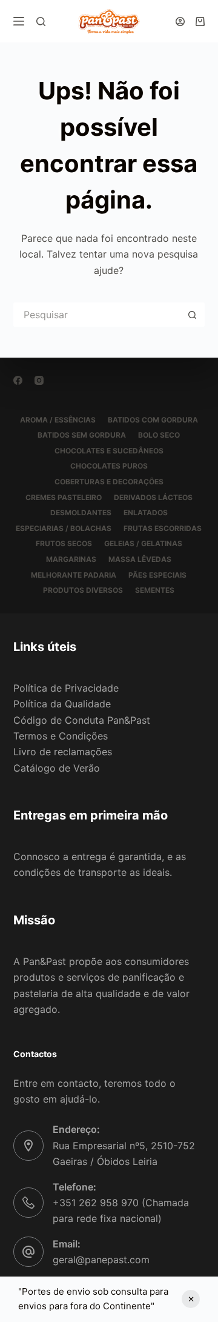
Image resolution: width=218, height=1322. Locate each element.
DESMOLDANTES (80, 512)
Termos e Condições (60, 736)
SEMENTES (154, 590)
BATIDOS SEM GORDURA (82, 434)
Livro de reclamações (62, 752)
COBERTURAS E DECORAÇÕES (109, 481)
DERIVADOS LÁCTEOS (153, 497)
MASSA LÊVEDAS (139, 559)
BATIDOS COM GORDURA (153, 419)
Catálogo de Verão (56, 768)
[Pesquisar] (40, 21)
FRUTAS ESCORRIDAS (163, 528)
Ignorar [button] (191, 1299)
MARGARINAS (71, 559)
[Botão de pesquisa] (192, 314)
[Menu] (18, 21)
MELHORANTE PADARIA (73, 574)
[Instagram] (39, 380)
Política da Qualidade (62, 704)
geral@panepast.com (101, 1260)
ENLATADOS (146, 512)
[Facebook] (17, 380)
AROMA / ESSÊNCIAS (58, 419)
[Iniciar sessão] (180, 21)
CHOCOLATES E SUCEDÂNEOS (109, 450)
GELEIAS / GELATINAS (143, 543)
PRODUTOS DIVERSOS (83, 590)
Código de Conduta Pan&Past (81, 720)
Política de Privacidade (66, 688)
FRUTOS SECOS (64, 543)
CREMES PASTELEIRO (63, 497)
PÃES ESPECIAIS (157, 574)
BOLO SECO (159, 434)
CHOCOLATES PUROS (109, 465)
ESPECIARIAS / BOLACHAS (63, 528)
